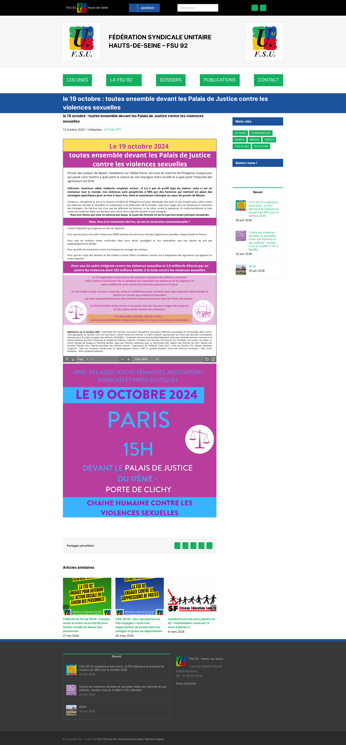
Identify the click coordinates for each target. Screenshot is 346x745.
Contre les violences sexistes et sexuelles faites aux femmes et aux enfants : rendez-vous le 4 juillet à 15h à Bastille (263, 240)
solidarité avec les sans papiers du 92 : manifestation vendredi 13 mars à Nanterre (138, 623)
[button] (66, 608)
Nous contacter (186, 683)
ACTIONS (240, 133)
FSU (99, 739)
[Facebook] (234, 173)
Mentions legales (154, 739)
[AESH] (241, 266)
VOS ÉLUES (242, 146)
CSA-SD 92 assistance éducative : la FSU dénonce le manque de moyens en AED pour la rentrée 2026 (264, 208)
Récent (258, 192)
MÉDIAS (254, 139)
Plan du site (110, 739)
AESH (252, 266)
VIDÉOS (269, 139)
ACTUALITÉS (112, 129)
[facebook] (254, 8)
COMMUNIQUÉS (261, 133)
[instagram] (263, 8)
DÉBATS (239, 139)
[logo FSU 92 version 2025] (81, 24)
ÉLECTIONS (261, 146)
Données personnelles (131, 739)
